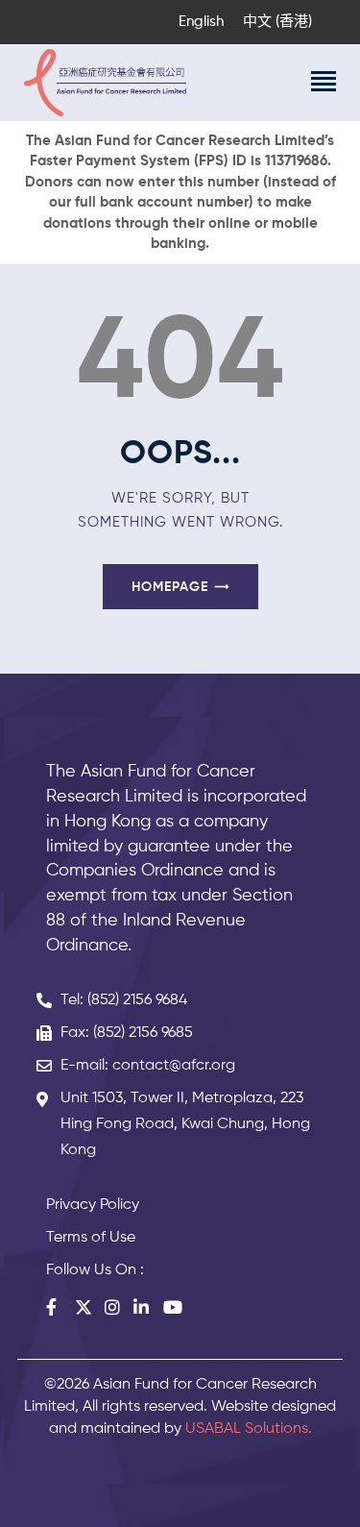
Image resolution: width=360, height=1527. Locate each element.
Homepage (170, 587)
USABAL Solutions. (248, 1429)
